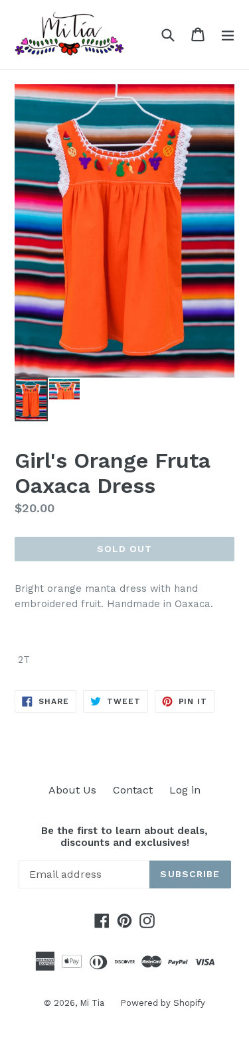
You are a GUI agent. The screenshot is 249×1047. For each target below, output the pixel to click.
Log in (185, 790)
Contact (133, 790)
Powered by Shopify (162, 1003)
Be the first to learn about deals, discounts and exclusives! (124, 837)
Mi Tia (93, 1003)
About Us (72, 790)
